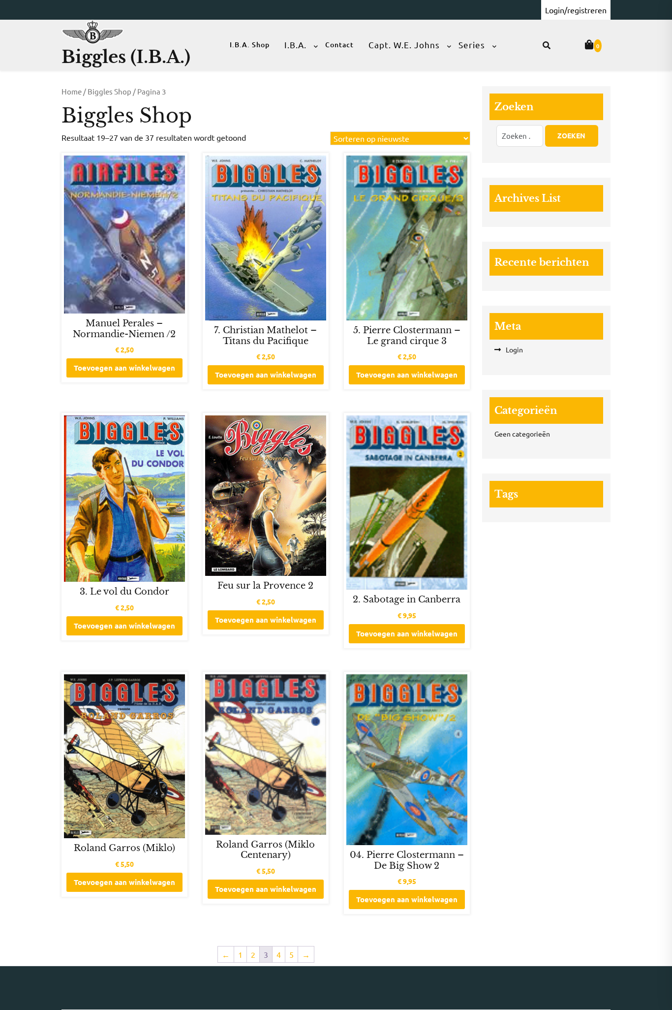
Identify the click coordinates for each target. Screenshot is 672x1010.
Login (514, 349)
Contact (339, 44)
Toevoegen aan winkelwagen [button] (124, 368)
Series (471, 44)
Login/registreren (576, 10)
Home (71, 91)
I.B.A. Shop (250, 44)
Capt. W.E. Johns (404, 44)
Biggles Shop (109, 91)
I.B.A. (295, 44)
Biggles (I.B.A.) (125, 56)
